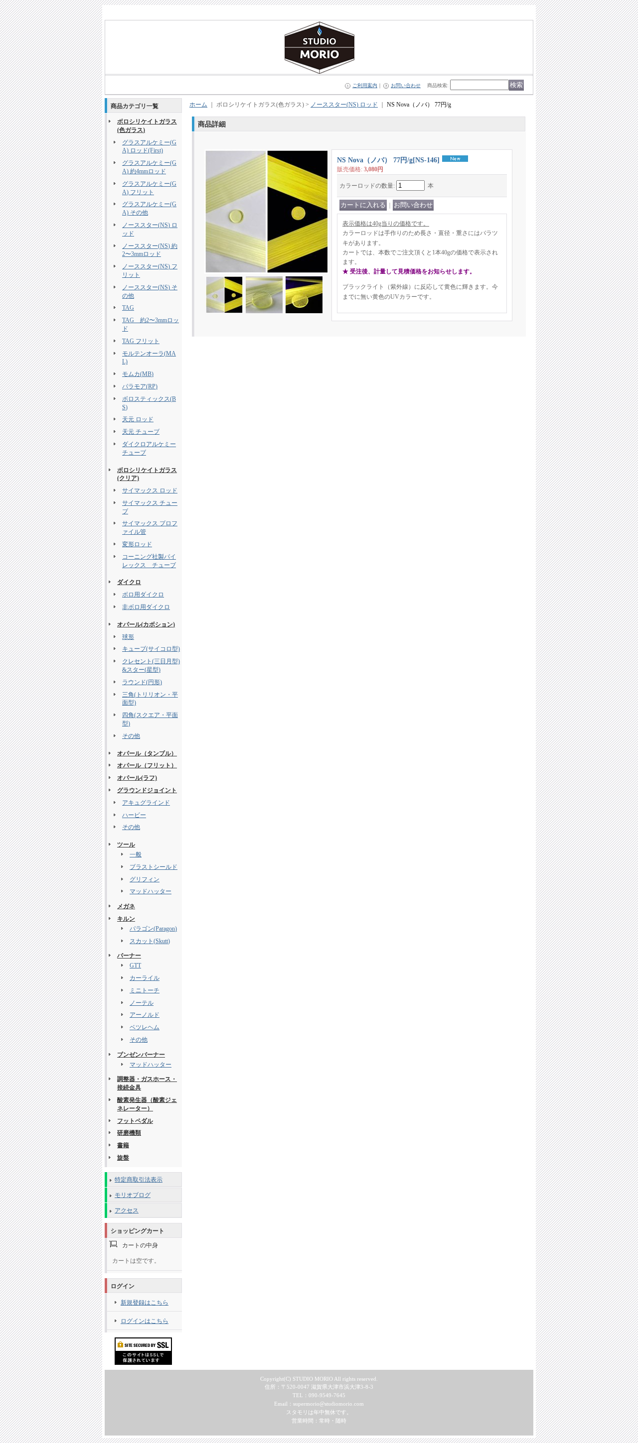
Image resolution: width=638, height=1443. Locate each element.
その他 (131, 735)
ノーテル (142, 1002)
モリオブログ (133, 1195)
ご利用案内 (364, 85)
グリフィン (145, 879)
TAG (128, 307)
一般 (136, 854)
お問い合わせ (406, 85)
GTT (135, 965)
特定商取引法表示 (138, 1179)
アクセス (127, 1210)
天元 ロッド (138, 419)
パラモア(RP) (140, 386)
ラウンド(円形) (142, 682)
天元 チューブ (141, 431)
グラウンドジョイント (147, 790)
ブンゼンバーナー (141, 1054)
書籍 (123, 1145)
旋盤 (123, 1157)
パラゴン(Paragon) (153, 928)
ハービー (134, 815)
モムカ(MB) (138, 373)
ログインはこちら (144, 1321)
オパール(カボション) (146, 624)
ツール (126, 844)
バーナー (129, 955)
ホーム (198, 104)
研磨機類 (129, 1132)
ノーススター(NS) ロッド (344, 104)
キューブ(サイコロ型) (151, 648)
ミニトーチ (145, 990)
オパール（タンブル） (147, 753)
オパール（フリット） (147, 765)
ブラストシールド (153, 866)
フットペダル (135, 1120)
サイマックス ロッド (149, 490)
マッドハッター (150, 891)
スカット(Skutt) (150, 941)
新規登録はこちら (144, 1302)
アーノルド (145, 1014)
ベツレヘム (145, 1027)
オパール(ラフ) (137, 777)
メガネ (126, 906)
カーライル (145, 977)
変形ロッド (137, 544)
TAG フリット (141, 341)
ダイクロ (129, 582)
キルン (126, 918)
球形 (128, 636)
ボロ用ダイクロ (143, 594)
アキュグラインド (146, 802)
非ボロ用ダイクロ (146, 606)
